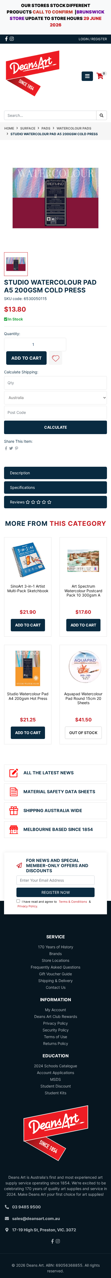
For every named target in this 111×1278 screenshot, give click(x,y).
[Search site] (101, 115)
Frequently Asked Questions (55, 967)
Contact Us (55, 987)
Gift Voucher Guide (55, 974)
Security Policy (56, 1030)
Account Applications (55, 1072)
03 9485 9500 (26, 1206)
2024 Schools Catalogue (55, 1066)
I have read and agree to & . (54, 904)
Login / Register (93, 39)
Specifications (22, 487)
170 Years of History (55, 947)
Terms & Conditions (73, 902)
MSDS (55, 1079)
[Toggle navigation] (87, 76)
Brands (55, 953)
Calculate (55, 427)
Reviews (18, 502)
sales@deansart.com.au (36, 1218)
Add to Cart (26, 358)
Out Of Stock (83, 732)
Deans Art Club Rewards (55, 1016)
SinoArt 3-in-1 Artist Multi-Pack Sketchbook (27, 588)
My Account (55, 1009)
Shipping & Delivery (55, 980)
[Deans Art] (32, 75)
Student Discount (55, 1086)
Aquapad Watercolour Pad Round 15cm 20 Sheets (83, 698)
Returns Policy (55, 1043)
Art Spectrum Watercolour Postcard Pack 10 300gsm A (83, 591)
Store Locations (55, 960)
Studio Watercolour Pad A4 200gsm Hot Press (27, 696)
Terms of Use (55, 1036)
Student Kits (55, 1092)
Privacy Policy (27, 906)
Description (20, 473)
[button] (55, 358)
